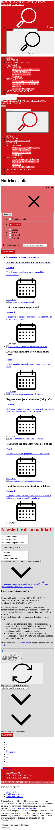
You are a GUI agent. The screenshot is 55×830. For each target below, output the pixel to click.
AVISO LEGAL (13, 773)
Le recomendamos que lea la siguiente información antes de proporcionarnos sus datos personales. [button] (24, 584)
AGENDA (16, 86)
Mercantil (15, 235)
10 (7, 754)
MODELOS (17, 77)
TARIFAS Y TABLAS (21, 74)
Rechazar (25, 825)
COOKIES (5, 828)
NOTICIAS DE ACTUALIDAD (26, 69)
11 (7, 757)
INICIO (9, 58)
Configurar (15, 825)
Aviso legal (11, 792)
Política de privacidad (15, 794)
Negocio (15, 238)
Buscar (9, 30)
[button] (29, 27)
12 (7, 759)
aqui (3, 645)
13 (7, 761)
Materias (7, 214)
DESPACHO (12, 60)
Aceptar (5, 825)
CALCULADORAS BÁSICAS (25, 81)
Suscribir (7, 734)
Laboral (14, 230)
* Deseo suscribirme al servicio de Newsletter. (20, 561)
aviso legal (25, 643)
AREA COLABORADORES (19, 91)
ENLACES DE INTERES (23, 89)
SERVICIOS (11, 65)
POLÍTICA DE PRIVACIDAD (19, 775)
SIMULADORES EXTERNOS (25, 84)
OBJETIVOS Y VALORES (18, 62)
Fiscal (14, 232)
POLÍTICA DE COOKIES (18, 778)
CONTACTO (12, 93)
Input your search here (12, 245)
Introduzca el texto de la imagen (14, 685)
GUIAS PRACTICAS (21, 72)
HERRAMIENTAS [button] (14, 79)
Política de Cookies (14, 796)
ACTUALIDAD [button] (13, 67)
